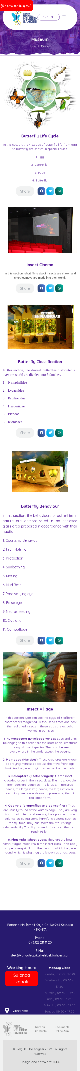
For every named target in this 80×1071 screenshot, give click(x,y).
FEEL (56, 1062)
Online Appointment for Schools (63, 1031)
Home (32, 46)
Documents (61, 1027)
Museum (46, 46)
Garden (40, 1027)
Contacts (40, 1031)
